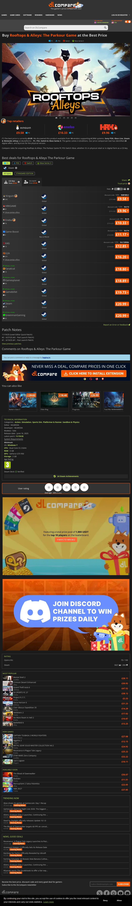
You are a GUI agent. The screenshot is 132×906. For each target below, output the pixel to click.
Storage (7, 456)
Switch (29, 163)
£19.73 (121, 292)
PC (7, 163)
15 (6, 246)
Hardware (50, 15)
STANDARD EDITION (24, 173)
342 (6, 199)
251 (6, 256)
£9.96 (122, 211)
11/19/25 (19, 436)
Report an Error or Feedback (115, 324)
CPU (6, 448)
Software (27, 15)
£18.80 (121, 269)
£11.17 (121, 234)
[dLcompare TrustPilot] (113, 893)
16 (6, 272)
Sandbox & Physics (71, 422)
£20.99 (121, 304)
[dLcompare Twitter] (99, 893)
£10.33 (121, 223)
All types (7, 173)
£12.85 (121, 246)
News (59, 15)
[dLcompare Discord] (127, 893)
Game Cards (15, 15)
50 (6, 283)
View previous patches (11, 343)
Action (18, 422)
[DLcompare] (10, 891)
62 (6, 318)
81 (6, 209)
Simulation (26, 422)
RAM (6, 451)
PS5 (17, 163)
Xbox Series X (45, 163)
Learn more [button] (48, 902)
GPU (6, 453)
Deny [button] (105, 900)
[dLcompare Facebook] (106, 893)
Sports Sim (37, 422)
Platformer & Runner (52, 422)
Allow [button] (119, 900)
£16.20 (121, 257)
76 (6, 223)
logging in (46, 357)
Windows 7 (12, 445)
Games (4, 15)
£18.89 (121, 281)
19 (6, 307)
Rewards (38, 15)
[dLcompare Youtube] (120, 893)
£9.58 (122, 199)
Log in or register (119, 15)
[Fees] (118, 189)
